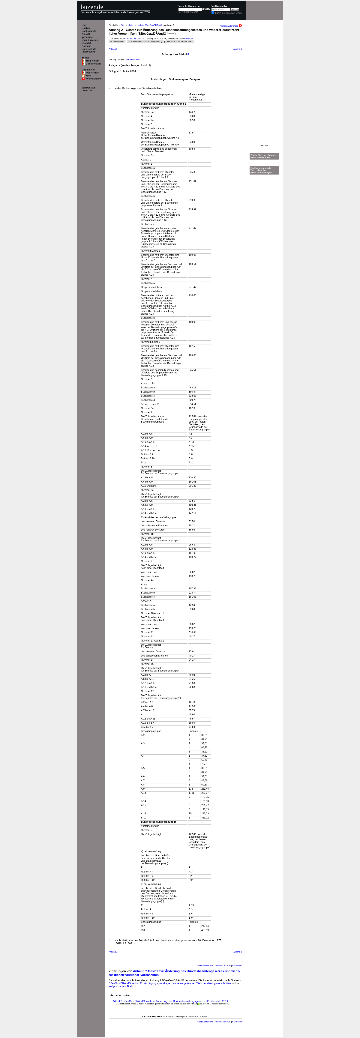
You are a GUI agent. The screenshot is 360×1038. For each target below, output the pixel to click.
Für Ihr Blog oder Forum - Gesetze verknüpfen (263, 156)
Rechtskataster (94, 78)
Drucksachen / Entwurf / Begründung (145, 41)
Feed (88, 75)
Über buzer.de (90, 40)
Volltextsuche (219, 6)
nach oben (237, 965)
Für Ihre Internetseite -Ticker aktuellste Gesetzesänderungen (261, 170)
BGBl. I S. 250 (130, 38)
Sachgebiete (89, 31)
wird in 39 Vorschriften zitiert (179, 41)
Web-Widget (92, 72)
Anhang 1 (115, 49)
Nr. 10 (141, 38)
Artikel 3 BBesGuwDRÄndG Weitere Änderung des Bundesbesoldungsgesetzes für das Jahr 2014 (170, 1001)
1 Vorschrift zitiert (132, 59)
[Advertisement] (265, 88)
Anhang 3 (236, 49)
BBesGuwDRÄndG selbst (124, 983)
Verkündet (87, 37)
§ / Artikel (183, 12)
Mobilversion (93, 63)
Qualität (86, 43)
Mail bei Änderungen (229, 26)
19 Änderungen (117, 41)
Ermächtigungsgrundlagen (155, 983)
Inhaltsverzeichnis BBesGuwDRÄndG (145, 25)
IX (119, 65)
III (149, 65)
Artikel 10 (188, 38)
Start (84, 25)
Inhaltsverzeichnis (205, 965)
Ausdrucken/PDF (223, 965)
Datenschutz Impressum (89, 50)
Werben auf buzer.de (88, 89)
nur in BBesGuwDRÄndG (228, 13)
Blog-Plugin (92, 60)
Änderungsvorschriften (217, 983)
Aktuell (86, 34)
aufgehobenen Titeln (121, 986)
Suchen (86, 28)
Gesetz (194, 12)
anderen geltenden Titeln (187, 983)
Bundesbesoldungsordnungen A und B (163, 104)
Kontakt (86, 46)
